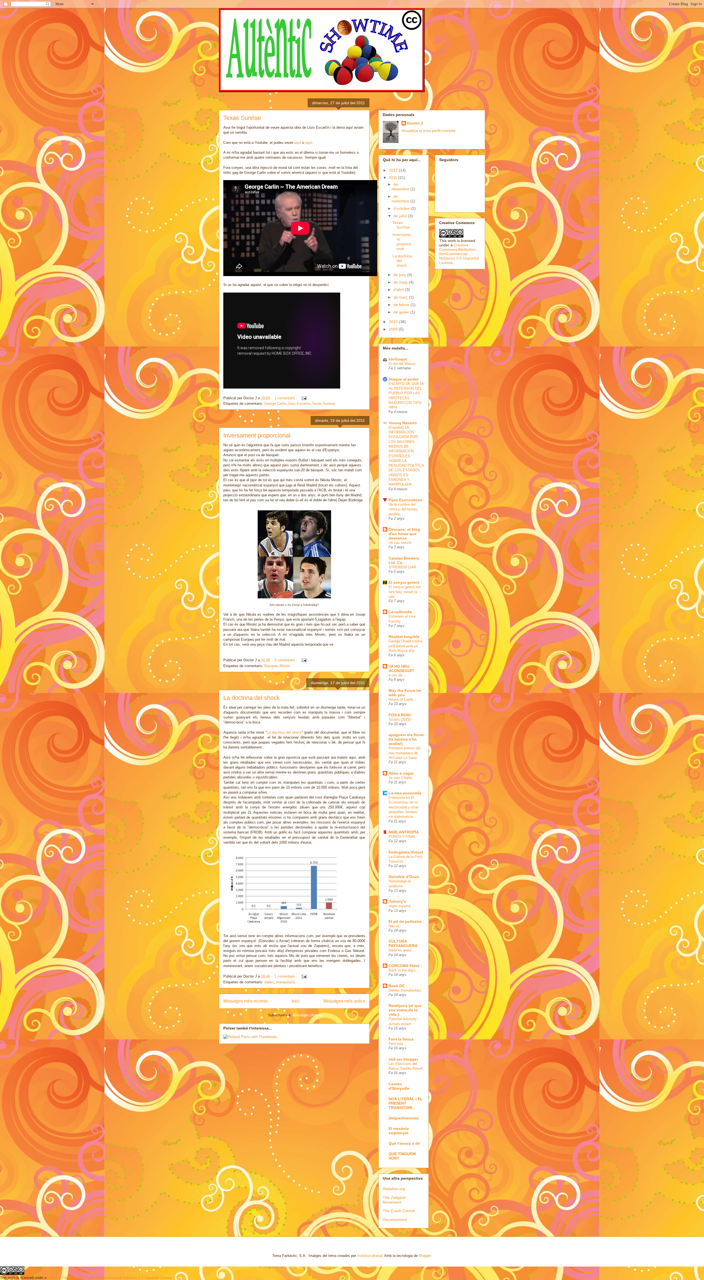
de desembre (401, 186)
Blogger (425, 1256)
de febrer (402, 304)
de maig (401, 282)
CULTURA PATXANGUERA (403, 943)
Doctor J (415, 123)
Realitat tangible (404, 636)
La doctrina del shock (251, 697)
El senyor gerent (404, 582)
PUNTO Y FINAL (402, 837)
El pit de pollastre (405, 921)
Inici (296, 1001)
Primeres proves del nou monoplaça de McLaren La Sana (404, 753)
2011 (393, 177)
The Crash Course (399, 1211)
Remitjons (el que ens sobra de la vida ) (405, 1010)
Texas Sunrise (242, 117)
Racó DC (397, 986)
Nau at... (395, 926)
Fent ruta (396, 1044)
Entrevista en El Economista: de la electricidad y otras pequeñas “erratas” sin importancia (404, 807)
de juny (400, 274)
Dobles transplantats (405, 990)
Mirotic (285, 666)
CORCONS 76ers (404, 966)
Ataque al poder (404, 379)
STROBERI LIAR (402, 567)
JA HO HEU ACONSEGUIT (401, 668)
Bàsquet (270, 666)
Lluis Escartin (299, 403)
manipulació (285, 982)
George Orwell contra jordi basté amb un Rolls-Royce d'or (405, 646)
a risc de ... (398, 675)
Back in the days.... (404, 970)
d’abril (399, 289)
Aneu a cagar (401, 773)
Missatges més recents (245, 1001)
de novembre (401, 198)
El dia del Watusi (402, 364)
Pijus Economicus (405, 500)
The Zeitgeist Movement (394, 1199)
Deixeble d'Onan (404, 876)
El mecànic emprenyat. (399, 1130)
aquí (297, 143)
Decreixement (395, 1219)
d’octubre (402, 208)
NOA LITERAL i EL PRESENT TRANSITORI (406, 1103)
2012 (394, 170)
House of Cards (401, 699)
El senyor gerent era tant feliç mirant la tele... (405, 592)
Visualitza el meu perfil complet (428, 130)
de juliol (401, 216)
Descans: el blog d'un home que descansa (404, 533)
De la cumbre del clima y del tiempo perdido (403, 509)
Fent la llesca (401, 1039)
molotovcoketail (369, 1256)
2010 (394, 322)
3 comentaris (284, 660)
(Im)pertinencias (404, 1118)
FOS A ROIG (400, 715)
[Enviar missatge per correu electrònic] (303, 398)
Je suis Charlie (400, 778)
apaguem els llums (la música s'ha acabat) (406, 739)
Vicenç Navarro (403, 423)
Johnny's (397, 901)
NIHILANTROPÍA (404, 832)
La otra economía (405, 793)
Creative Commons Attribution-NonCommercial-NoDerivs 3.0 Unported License (459, 254)
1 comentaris (284, 398)
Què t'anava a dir (404, 1143)
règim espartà (399, 906)
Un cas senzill (400, 543)
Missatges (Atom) (307, 1015)
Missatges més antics (344, 1001)
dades (269, 982)
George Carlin (275, 403)
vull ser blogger (403, 1059)
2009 (394, 329)
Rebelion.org (394, 1189)
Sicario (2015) (400, 719)
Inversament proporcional (256, 435)
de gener (402, 312)
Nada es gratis (400, 950)
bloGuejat (398, 359)
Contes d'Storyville (399, 1086)
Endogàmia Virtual (406, 852)
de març (401, 297)
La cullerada (400, 612)
